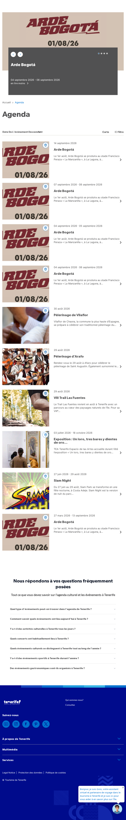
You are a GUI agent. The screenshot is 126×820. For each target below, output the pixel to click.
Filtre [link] (121, 131)
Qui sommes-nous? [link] (74, 700)
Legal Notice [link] (8, 772)
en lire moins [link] (18, 83)
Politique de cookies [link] (56, 772)
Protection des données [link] (30, 772)
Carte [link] (105, 131)
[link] (6, 102)
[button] (13, 54)
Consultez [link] (70, 705)
